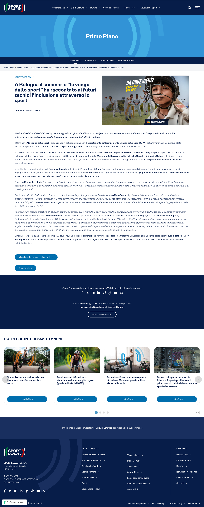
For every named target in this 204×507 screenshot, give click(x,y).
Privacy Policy (158, 503)
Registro (180, 466)
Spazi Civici (132, 466)
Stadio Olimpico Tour (91, 489)
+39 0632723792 (13, 479)
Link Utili (181, 448)
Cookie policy (176, 503)
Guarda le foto (25, 268)
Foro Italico (129, 8)
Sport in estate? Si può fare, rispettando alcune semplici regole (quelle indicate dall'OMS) (75, 380)
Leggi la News (27, 399)
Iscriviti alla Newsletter (102, 314)
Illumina (93, 8)
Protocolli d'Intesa (126, 60)
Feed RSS (192, 503)
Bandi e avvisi (182, 454)
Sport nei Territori (111, 8)
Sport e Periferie (89, 472)
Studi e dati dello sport (92, 460)
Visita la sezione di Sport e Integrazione (36, 257)
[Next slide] (198, 379)
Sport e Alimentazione (137, 483)
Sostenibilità (132, 489)
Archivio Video (107, 60)
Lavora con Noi (183, 477)
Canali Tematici (90, 448)
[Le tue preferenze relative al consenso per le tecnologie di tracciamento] (14, 502)
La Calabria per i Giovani (138, 478)
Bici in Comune (77, 8)
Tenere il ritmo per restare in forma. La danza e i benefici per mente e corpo (25, 380)
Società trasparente (137, 503)
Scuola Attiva (133, 472)
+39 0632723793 (30, 479)
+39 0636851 (12, 476)
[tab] (96, 412)
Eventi (84, 483)
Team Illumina (88, 477)
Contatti (180, 483)
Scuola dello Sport (149, 8)
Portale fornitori (183, 460)
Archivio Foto (91, 60)
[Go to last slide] (5, 379)
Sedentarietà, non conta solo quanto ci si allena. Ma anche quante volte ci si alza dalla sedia (126, 380)
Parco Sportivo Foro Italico (93, 454)
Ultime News (75, 60)
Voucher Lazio (58, 8)
